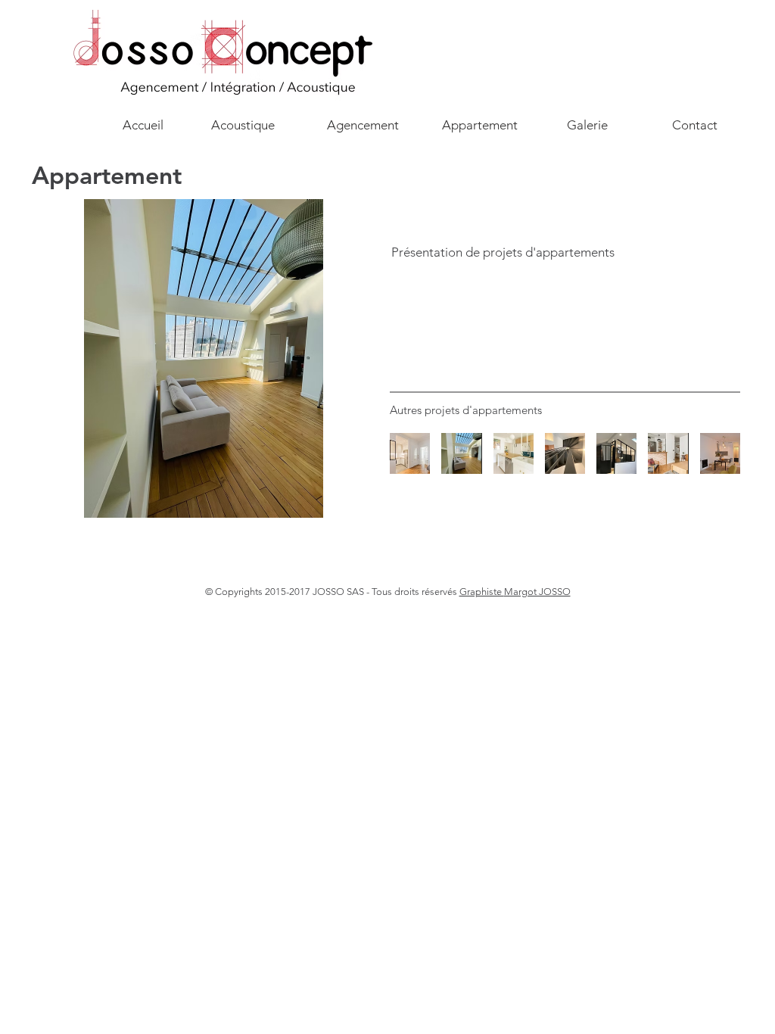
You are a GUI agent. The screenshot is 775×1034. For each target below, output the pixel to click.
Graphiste (481, 591)
